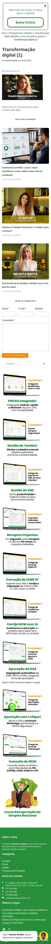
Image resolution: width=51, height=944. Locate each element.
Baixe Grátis (25, 22)
